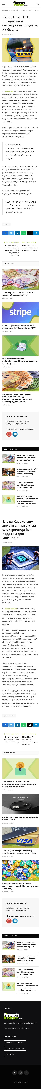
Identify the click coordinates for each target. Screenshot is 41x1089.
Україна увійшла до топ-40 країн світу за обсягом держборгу (25, 485)
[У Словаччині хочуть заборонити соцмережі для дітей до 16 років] (8, 458)
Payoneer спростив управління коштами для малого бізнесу (30, 248)
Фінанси (6, 224)
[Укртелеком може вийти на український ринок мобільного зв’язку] (8, 472)
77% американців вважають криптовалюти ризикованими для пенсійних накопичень (19, 784)
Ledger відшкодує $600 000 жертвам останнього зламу (11, 739)
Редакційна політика (15, 1042)
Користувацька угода (15, 1048)
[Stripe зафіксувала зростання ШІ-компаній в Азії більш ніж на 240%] (20, 312)
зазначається (11, 609)
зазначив (9, 91)
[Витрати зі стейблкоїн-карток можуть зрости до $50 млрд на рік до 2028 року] (20, 870)
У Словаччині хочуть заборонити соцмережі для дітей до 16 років (26, 458)
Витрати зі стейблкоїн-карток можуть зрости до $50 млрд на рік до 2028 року (20, 886)
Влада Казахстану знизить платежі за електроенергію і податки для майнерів (11, 250)
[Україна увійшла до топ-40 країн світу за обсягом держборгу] (20, 279)
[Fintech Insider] (20, 3)
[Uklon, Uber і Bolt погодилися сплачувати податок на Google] (20, 50)
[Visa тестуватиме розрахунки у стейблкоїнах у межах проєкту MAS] (20, 837)
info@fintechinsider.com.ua (20, 1028)
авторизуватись (20, 424)
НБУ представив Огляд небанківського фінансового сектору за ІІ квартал (20, 361)
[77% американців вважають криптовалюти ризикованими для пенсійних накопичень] (8, 499)
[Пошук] (37, 3)
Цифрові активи (9, 716)
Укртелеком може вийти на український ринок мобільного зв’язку (27, 471)
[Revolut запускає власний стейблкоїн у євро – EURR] (20, 804)
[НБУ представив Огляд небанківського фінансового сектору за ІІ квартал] (20, 345)
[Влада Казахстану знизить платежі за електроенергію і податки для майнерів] (20, 558)
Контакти (10, 1054)
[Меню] (3, 3)
